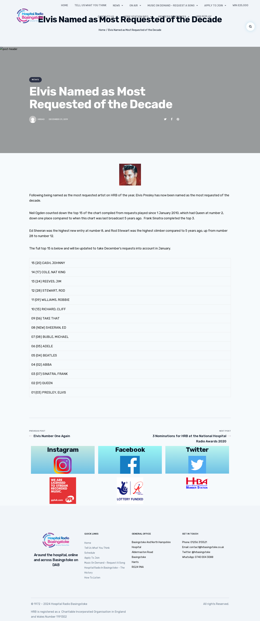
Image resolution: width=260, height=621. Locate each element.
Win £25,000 (240, 5)
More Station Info (136, 16)
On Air (133, 5)
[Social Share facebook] (171, 119)
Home (64, 5)
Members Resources (172, 16)
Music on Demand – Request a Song (171, 5)
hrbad (41, 119)
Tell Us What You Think (90, 5)
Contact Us (106, 16)
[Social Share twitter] (165, 119)
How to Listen (92, 577)
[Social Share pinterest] (178, 119)
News (116, 5)
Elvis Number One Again (52, 436)
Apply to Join (213, 5)
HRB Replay (204, 16)
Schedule (89, 552)
